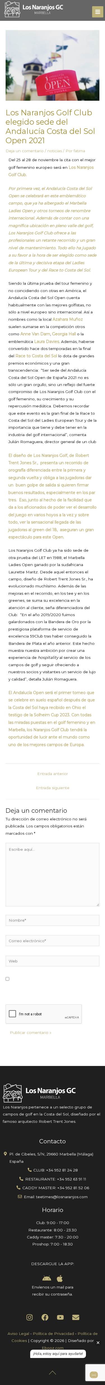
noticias (54, 151)
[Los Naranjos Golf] (33, 9)
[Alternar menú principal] (98, 12)
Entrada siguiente (52, 787)
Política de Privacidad (53, 1333)
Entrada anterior (52, 773)
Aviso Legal (18, 1333)
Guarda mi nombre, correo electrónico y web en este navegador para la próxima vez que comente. (52, 986)
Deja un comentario (25, 151)
